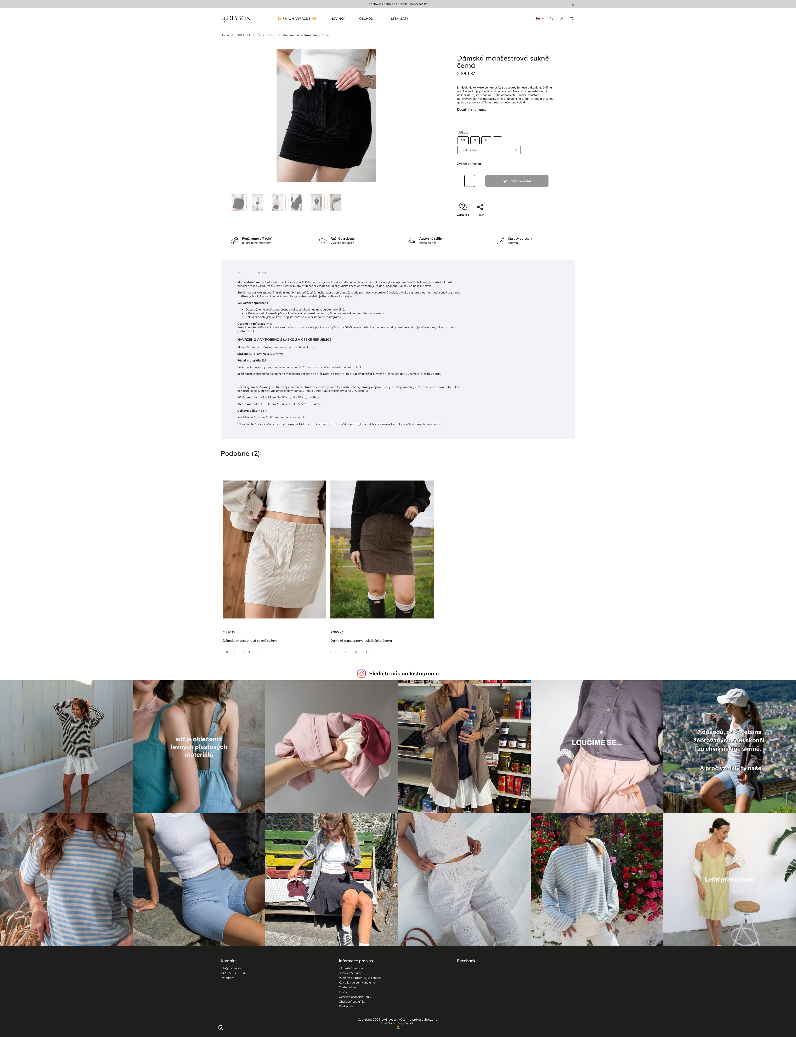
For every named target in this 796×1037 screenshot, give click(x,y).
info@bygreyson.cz (233, 968)
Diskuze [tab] (263, 273)
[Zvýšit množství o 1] (479, 181)
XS (463, 140)
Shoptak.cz (410, 1023)
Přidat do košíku (520, 181)
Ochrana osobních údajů (355, 997)
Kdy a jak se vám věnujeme (357, 982)
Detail (319, 635)
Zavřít (541, 222)
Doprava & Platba (350, 973)
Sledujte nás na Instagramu (404, 673)
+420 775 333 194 (233, 973)
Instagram (227, 978)
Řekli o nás (346, 1006)
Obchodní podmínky (352, 1001)
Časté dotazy (348, 987)
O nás (343, 992)
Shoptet (392, 1023)
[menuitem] (300, 18)
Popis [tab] (241, 273)
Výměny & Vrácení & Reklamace (360, 978)
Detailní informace (472, 109)
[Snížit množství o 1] (460, 181)
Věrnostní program (351, 968)
